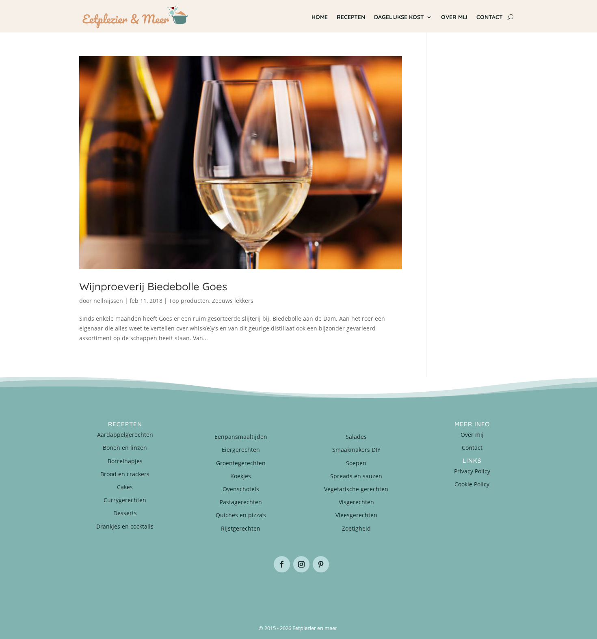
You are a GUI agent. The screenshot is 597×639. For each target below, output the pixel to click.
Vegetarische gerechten (356, 489)
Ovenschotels (241, 489)
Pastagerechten (241, 502)
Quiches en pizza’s (241, 515)
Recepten (351, 17)
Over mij (454, 17)
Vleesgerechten (356, 515)
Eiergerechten (241, 449)
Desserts (125, 513)
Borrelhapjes (125, 461)
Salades (356, 436)
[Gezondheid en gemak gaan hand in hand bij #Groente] (188, 592)
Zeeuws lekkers (232, 300)
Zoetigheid (356, 528)
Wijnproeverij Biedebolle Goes (153, 286)
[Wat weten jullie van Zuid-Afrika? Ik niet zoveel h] (408, 592)
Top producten (189, 300)
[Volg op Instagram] (301, 564)
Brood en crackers (124, 474)
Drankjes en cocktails (125, 526)
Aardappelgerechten (125, 434)
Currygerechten (125, 500)
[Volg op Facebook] (282, 564)
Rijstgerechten (240, 528)
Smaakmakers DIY (356, 449)
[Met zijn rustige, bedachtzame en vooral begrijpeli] (115, 592)
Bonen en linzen (125, 447)
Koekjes (240, 476)
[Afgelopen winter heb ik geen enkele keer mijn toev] (261, 592)
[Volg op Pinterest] (321, 564)
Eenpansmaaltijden (240, 436)
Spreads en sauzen (356, 476)
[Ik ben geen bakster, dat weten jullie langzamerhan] (335, 592)
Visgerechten (356, 502)
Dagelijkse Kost (399, 17)
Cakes (125, 487)
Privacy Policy (472, 471)
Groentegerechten (241, 463)
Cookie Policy (471, 484)
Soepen (356, 463)
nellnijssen (108, 300)
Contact (489, 17)
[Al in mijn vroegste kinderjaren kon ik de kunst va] (481, 592)
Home (319, 17)
